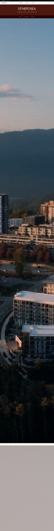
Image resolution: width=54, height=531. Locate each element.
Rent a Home (8, 0)
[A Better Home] (4, 2)
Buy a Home (3, 0)
